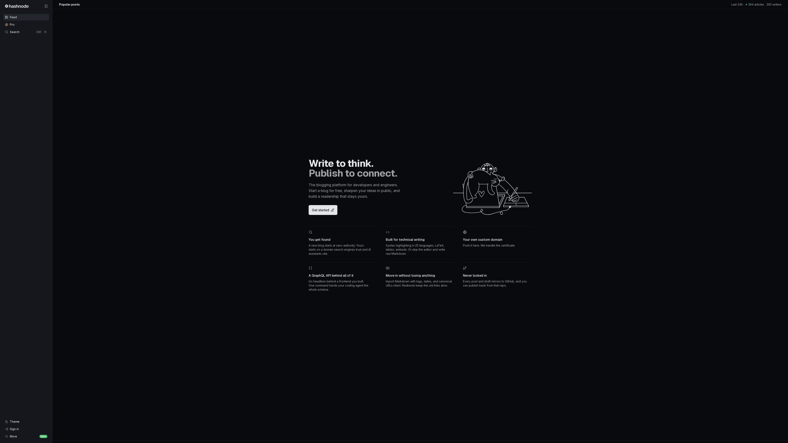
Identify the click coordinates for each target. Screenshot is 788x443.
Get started (320, 210)
